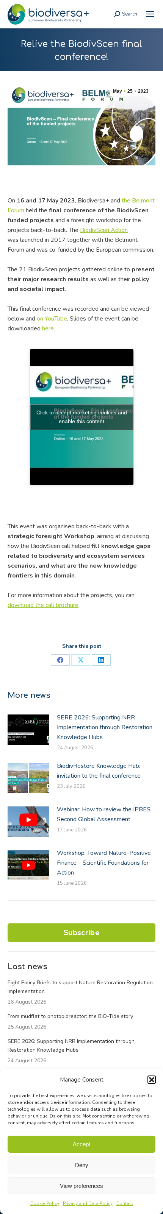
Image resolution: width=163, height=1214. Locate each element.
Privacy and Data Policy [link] (88, 1203)
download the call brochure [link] (43, 605)
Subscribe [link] (81, 933)
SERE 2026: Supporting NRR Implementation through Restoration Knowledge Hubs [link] (104, 727)
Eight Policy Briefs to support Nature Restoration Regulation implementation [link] (80, 987)
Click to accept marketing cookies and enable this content (81, 416)
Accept (81, 1144)
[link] (150, 14)
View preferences (81, 1186)
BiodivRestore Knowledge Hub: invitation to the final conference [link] (99, 771)
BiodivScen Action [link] (104, 230)
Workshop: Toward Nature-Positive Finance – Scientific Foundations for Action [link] (104, 863)
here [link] (48, 328)
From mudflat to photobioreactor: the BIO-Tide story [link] (70, 1016)
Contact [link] (124, 1203)
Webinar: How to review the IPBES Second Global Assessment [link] (103, 814)
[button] (151, 1079)
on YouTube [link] (52, 318)
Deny (81, 1165)
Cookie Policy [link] (44, 1203)
